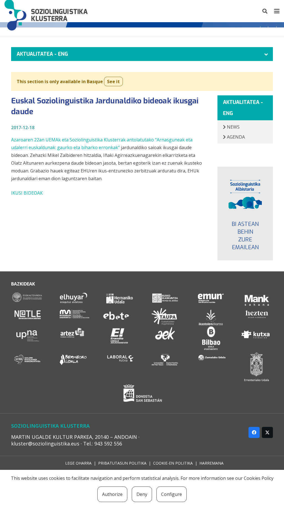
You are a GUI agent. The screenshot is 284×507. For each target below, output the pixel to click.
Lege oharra (78, 463)
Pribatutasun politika (122, 463)
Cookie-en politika (173, 463)
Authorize (112, 494)
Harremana (211, 463)
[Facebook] (254, 432)
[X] (267, 432)
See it (113, 81)
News (233, 127)
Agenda (235, 137)
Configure (171, 494)
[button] (265, 11)
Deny (141, 494)
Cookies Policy (258, 478)
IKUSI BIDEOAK (27, 193)
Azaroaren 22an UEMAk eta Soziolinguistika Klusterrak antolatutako (83, 140)
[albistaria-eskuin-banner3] (245, 192)
